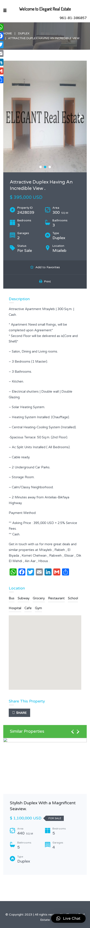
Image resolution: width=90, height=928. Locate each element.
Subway (23, 598)
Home (7, 33)
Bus (11, 598)
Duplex (23, 33)
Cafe (28, 608)
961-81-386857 (73, 18)
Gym (38, 608)
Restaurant (56, 598)
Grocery (39, 598)
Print (46, 281)
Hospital (15, 608)
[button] (68, 918)
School (73, 598)
